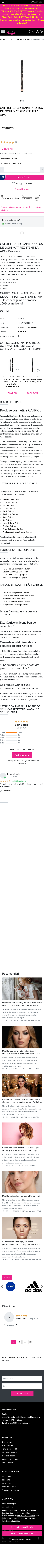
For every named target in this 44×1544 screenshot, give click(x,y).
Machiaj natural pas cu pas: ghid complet (21, 1196)
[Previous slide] (2, 1286)
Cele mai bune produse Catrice (16, 593)
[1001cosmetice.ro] (11, 32)
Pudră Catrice (8, 505)
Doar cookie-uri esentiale (22, 1533)
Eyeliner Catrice (9, 526)
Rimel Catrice (8, 517)
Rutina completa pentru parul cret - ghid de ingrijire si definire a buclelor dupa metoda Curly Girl (20, 1149)
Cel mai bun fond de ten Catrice (16, 602)
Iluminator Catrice (10, 514)
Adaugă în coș (23, 177)
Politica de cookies (26, 1516)
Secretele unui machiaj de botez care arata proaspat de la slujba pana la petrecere (22, 1004)
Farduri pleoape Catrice (13, 529)
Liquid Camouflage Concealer (15, 572)
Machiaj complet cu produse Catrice (18, 596)
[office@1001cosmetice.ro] (3, 2)
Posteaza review (22, 755)
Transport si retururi (11, 1490)
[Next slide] (42, 376)
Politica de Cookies (10, 1459)
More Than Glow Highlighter (15, 575)
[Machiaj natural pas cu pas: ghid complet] (22, 1182)
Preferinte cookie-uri (22, 1539)
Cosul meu (6, 1483)
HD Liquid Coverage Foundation (16, 569)
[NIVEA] (10, 1291)
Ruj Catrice (7, 520)
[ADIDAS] (33, 1291)
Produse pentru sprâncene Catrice (17, 532)
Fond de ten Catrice (11, 499)
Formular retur (8, 1445)
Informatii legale (9, 1504)
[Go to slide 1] (21, 101)
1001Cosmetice (9, 1463)
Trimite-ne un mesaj (13, 224)
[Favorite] (33, 31)
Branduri (7, 1277)
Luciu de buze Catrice (12, 523)
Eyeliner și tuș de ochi (23, 39)
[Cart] (41, 31)
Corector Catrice (10, 502)
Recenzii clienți (8, 1456)
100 (31, 1342)
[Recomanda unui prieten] (22, 232)
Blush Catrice (8, 511)
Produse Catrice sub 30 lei (14, 599)
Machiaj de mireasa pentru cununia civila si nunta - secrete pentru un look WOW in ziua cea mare (21, 1101)
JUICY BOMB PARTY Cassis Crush (22, 11)
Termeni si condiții (10, 1449)
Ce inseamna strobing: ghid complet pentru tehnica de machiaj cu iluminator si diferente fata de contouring (21, 1243)
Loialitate (6, 1480)
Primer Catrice (9, 508)
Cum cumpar (7, 1476)
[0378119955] (7, 2)
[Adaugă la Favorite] (17, 370)
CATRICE (15, 159)
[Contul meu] (37, 31)
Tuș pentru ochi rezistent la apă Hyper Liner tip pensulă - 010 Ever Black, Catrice (32, 379)
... (25, 1342)
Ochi (10, 39)
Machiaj (2, 39)
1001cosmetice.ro (12, 1357)
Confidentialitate (9, 1452)
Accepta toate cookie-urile (22, 1527)
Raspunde (7, 791)
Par (12, 1166)
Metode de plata (9, 1487)
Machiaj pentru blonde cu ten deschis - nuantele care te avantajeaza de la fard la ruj (21, 1052)
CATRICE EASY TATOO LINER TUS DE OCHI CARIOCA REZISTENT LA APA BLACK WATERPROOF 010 (12, 381)
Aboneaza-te (22, 1394)
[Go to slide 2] (23, 101)
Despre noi (7, 1442)
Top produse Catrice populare (15, 605)
